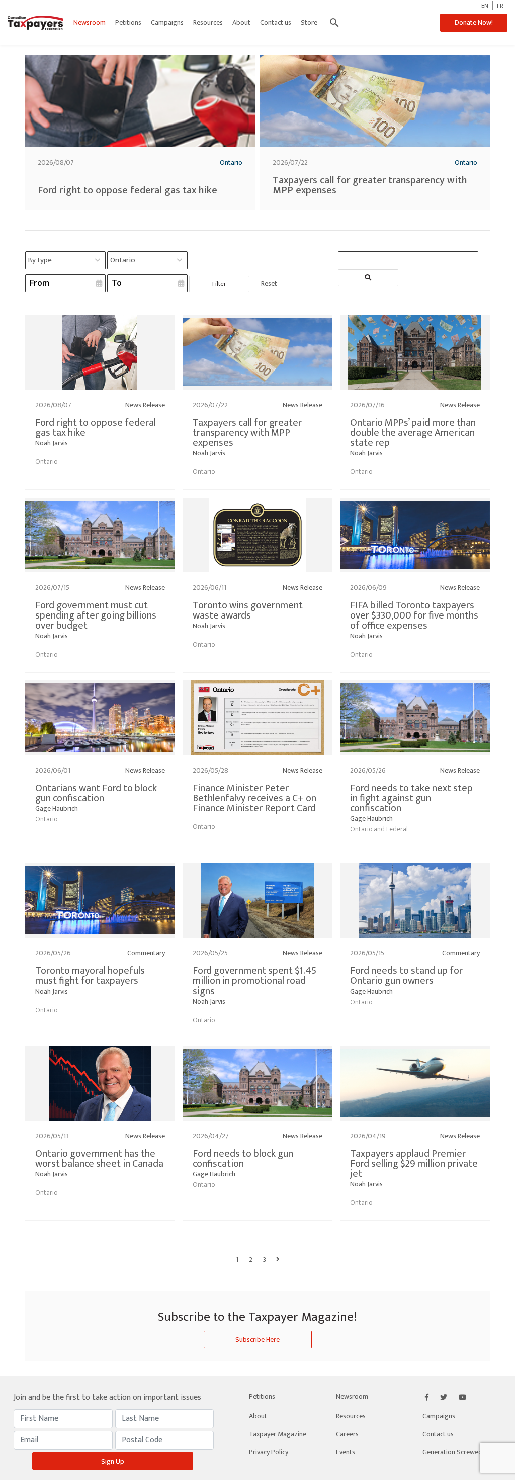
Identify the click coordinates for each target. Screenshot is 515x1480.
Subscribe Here (257, 1339)
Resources (208, 22)
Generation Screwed (452, 1452)
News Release (145, 405)
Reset (269, 283)
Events (345, 1452)
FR (500, 5)
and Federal (391, 829)
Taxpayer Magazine (277, 1434)
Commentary (146, 953)
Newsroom (89, 22)
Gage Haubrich (56, 808)
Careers (347, 1434)
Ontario (231, 162)
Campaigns (167, 22)
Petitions (128, 22)
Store (309, 22)
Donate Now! (474, 22)
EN (484, 5)
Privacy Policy (268, 1452)
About (241, 22)
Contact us (275, 22)
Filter (219, 283)
